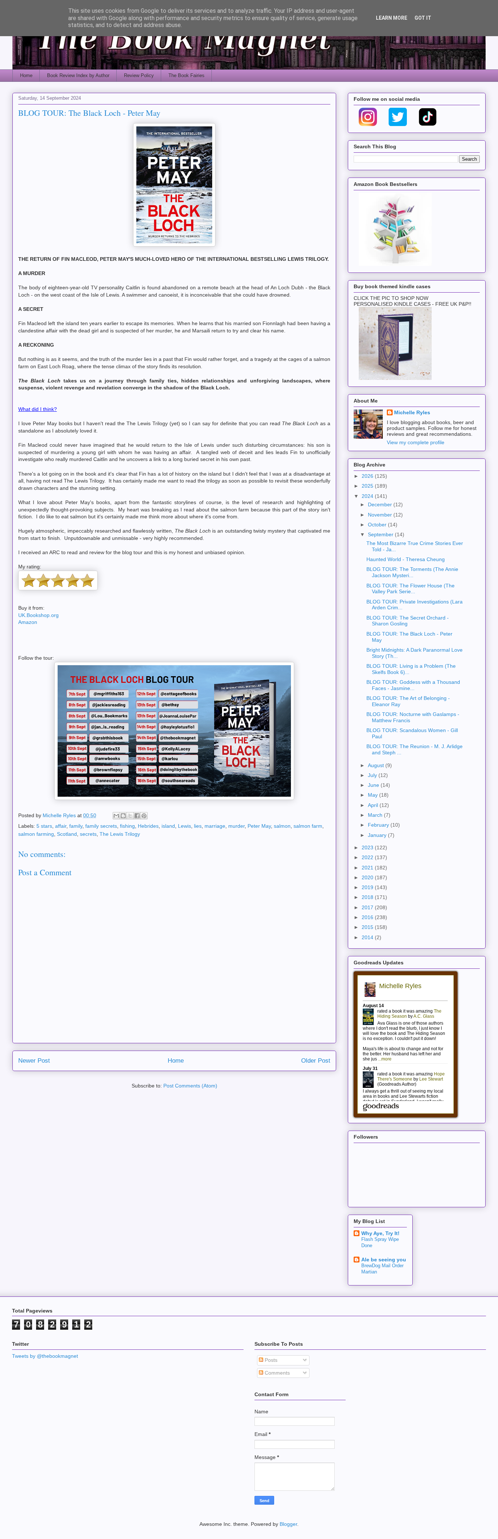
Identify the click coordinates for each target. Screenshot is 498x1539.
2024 (368, 496)
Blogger (288, 1524)
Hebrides (148, 826)
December (380, 504)
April (374, 805)
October (378, 524)
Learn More (391, 18)
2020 (368, 877)
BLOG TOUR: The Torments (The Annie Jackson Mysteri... (412, 572)
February (379, 825)
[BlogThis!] (123, 815)
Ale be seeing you (383, 1259)
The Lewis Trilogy (120, 834)
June (374, 785)
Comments (276, 1373)
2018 (368, 897)
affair (60, 826)
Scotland (67, 834)
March (376, 815)
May (373, 795)
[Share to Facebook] (137, 815)
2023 (368, 847)
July (373, 775)
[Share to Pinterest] (144, 815)
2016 (368, 917)
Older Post (315, 1060)
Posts (270, 1360)
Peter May (259, 826)
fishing (127, 826)
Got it (423, 18)
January (378, 835)
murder (236, 826)
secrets (88, 834)
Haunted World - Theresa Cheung (405, 559)
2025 (368, 486)
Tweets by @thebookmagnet (45, 1356)
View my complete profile (415, 442)
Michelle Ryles (412, 412)
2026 (368, 476)
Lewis (184, 826)
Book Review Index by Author (78, 75)
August (376, 765)
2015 (368, 927)
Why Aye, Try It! (380, 1233)
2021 (368, 868)
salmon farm (307, 826)
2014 (368, 937)
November (380, 515)
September (381, 534)
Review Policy (139, 75)
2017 (368, 907)
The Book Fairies (186, 75)
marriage (215, 826)
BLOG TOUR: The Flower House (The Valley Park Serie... (410, 589)
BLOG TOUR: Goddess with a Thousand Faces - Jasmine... (413, 685)
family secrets (101, 826)
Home (26, 75)
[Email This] (116, 815)
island (168, 826)
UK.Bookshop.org (38, 615)
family (75, 826)
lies (198, 826)
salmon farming (36, 834)
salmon (282, 826)
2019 (368, 887)
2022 (368, 857)
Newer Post (34, 1060)
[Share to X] (130, 815)
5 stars (44, 826)
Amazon (27, 622)
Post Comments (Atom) (190, 1086)
